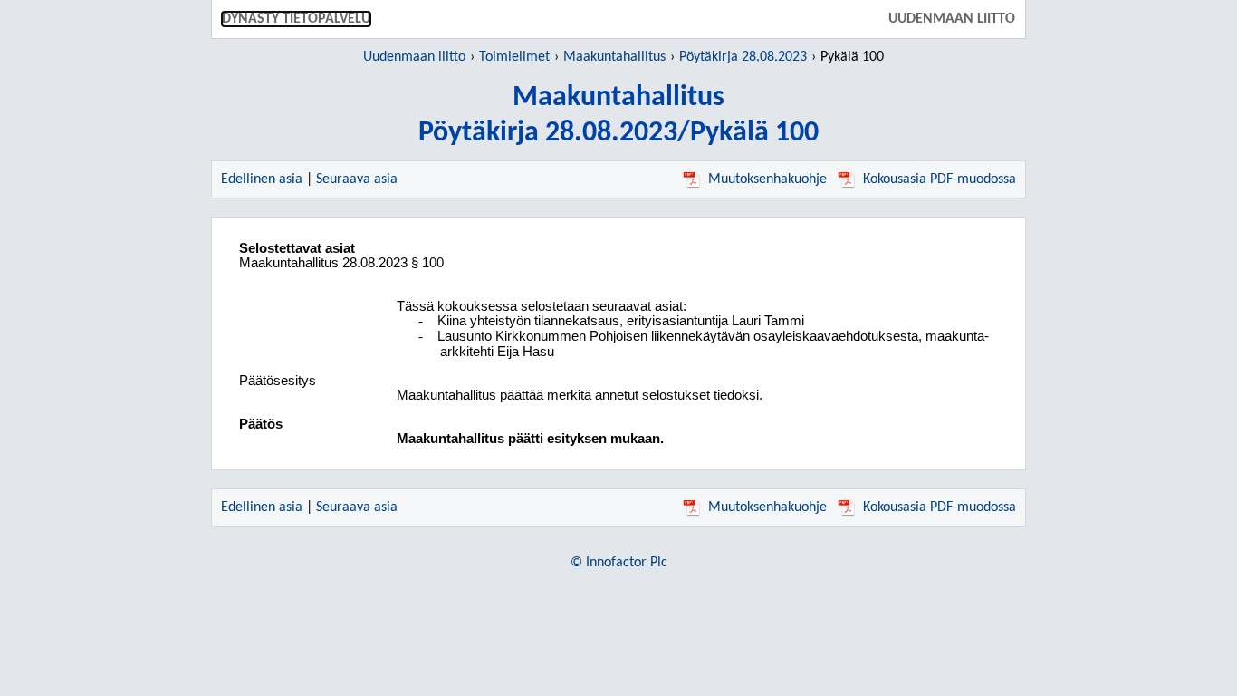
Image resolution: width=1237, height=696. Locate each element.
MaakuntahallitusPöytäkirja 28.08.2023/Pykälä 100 (618, 115)
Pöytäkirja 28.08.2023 (743, 57)
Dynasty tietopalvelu (296, 19)
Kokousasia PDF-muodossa (939, 179)
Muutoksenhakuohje (767, 179)
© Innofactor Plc (619, 563)
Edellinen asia (261, 179)
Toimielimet (514, 57)
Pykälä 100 (852, 57)
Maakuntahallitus (614, 57)
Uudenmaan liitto (951, 19)
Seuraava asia (357, 179)
